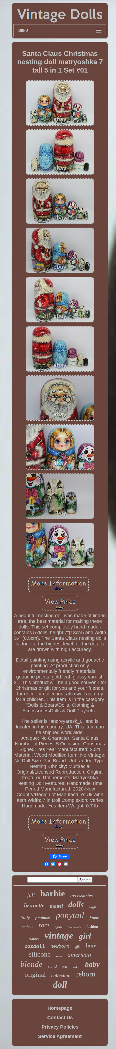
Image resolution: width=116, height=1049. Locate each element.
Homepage (59, 1008)
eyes (65, 966)
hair (91, 945)
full (31, 895)
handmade (74, 927)
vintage (59, 935)
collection (61, 975)
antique (27, 927)
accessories (81, 895)
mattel (56, 906)
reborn (85, 974)
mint (59, 956)
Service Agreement (60, 1036)
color (76, 967)
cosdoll (34, 946)
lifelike (58, 927)
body (25, 917)
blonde (31, 964)
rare (44, 925)
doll (60, 985)
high (92, 907)
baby (92, 964)
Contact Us (60, 1017)
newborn (59, 946)
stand (52, 966)
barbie (52, 893)
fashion (92, 927)
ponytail (70, 915)
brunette (34, 905)
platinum (42, 918)
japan (95, 917)
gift (77, 946)
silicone (40, 954)
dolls (76, 904)
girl (85, 936)
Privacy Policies (60, 1027)
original (35, 974)
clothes (34, 939)
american (79, 954)
